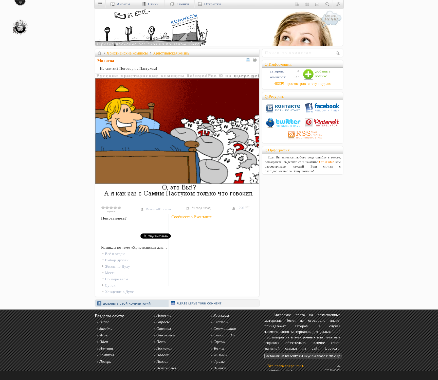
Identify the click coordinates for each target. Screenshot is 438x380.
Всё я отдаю (115, 253)
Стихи (152, 4)
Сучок (110, 285)
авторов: (276, 71)
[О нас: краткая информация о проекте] (297, 4)
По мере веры (116, 279)
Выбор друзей (117, 260)
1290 (243, 207)
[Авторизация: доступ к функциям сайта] (338, 4)
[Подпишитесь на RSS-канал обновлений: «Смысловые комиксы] (302, 139)
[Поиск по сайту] (327, 4)
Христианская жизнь (171, 53)
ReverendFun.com (158, 209)
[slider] (111, 207)
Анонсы (122, 4)
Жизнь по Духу (117, 266)
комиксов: (277, 77)
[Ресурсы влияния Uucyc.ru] (99, 53)
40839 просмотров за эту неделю (302, 83)
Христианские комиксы (127, 53)
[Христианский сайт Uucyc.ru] (152, 44)
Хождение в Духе (119, 291)
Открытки (211, 4)
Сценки (181, 4)
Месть (110, 272)
